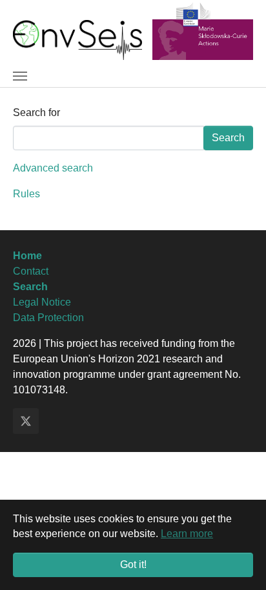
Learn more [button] (187, 533)
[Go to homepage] (77, 39)
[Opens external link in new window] (202, 30)
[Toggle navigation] (20, 76)
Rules (26, 193)
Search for (36, 112)
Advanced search (53, 167)
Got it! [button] (133, 564)
